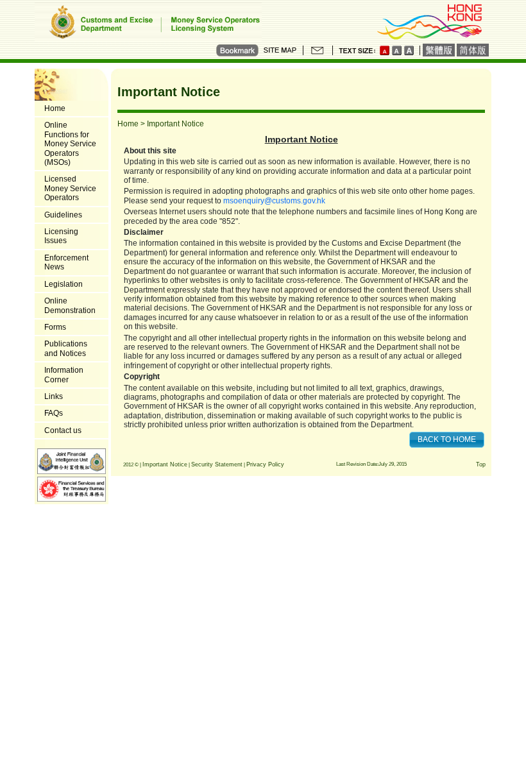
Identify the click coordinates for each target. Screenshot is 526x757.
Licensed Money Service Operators (70, 188)
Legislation (63, 284)
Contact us (62, 430)
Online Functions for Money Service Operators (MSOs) (70, 144)
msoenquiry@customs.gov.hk (274, 200)
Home (54, 108)
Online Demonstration (70, 305)
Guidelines (63, 214)
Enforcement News (66, 262)
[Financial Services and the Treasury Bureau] (71, 488)
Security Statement (216, 464)
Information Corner (63, 375)
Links (53, 396)
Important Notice (164, 464)
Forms (55, 327)
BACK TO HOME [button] (447, 439)
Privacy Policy (265, 464)
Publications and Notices (65, 348)
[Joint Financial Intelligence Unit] (71, 460)
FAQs (53, 413)
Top (481, 464)
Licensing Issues (61, 236)
